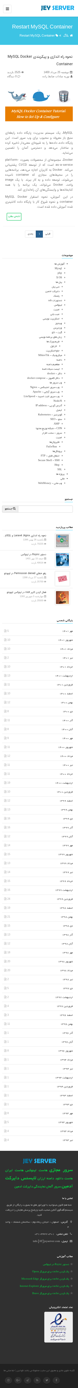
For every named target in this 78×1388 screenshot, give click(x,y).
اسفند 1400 (66, 693)
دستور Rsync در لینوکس (33, 554)
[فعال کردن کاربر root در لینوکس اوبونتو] (61, 597)
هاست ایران (14, 1170)
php (60, 273)
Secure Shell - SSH (48, 460)
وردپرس (57, 328)
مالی (62, 478)
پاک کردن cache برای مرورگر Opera (50, 1271)
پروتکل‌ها (57, 451)
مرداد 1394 (66, 1060)
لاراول (53, 346)
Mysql (58, 268)
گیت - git (57, 332)
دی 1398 (68, 926)
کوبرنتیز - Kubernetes (50, 415)
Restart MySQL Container (37, 35)
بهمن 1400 (67, 702)
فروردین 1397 (65, 1006)
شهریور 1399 (65, 854)
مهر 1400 (67, 738)
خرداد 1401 (66, 667)
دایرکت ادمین (52, 291)
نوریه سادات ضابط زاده (56, 76)
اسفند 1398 (66, 908)
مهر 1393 (67, 1113)
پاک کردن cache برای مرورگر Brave (50, 1293)
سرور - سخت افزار (52, 433)
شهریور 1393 (65, 1122)
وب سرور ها (56, 383)
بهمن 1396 (67, 1024)
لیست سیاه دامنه (50, 369)
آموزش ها (59, 264)
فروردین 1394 (65, 1086)
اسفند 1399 (66, 801)
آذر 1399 (67, 827)
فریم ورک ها (53, 341)
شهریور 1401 (65, 640)
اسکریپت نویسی (51, 319)
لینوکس (58, 305)
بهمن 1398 (67, 917)
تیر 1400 (67, 765)
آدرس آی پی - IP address (49, 405)
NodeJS (57, 401)
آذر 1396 (67, 1033)
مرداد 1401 (66, 649)
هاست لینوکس (36, 1170)
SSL (59, 469)
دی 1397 (68, 988)
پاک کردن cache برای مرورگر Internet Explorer (44, 1286)
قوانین (20, 1370)
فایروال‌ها (54, 442)
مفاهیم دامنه (53, 364)
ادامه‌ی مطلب (14, 216)
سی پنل (55, 287)
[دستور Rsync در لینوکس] (61, 559)
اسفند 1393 (66, 1095)
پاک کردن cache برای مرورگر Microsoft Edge (45, 1279)
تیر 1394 (67, 1069)
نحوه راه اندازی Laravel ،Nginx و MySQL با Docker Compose (24, 536)
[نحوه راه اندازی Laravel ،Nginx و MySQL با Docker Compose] (61, 540)
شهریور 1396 (65, 1051)
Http (56, 465)
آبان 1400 (67, 729)
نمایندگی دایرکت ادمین (30, 1187)
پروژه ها (60, 474)
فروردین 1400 (65, 792)
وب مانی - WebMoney (50, 483)
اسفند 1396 (66, 1015)
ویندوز (58, 323)
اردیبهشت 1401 (64, 676)
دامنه (59, 360)
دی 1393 (68, 1104)
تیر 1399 (67, 872)
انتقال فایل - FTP (50, 456)
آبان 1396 (67, 1042)
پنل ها (59, 282)
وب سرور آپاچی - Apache (46, 392)
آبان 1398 (67, 944)
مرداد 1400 (66, 756)
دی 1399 (68, 818)
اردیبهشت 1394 (64, 1077)
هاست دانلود (64, 1179)
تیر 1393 (67, 1140)
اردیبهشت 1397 (64, 997)
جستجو (9, 509)
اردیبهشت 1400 (64, 783)
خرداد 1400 (66, 774)
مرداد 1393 (66, 1131)
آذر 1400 (67, 720)
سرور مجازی (61, 1170)
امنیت (56, 309)
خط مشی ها (9, 1370)
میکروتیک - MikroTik (50, 355)
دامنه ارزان (45, 1179)
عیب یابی (54, 314)
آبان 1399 (67, 836)
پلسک (56, 296)
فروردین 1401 (65, 685)
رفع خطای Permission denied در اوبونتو (25, 573)
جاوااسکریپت (52, 351)
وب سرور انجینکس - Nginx (44, 387)
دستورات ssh (55, 300)
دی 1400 (68, 711)
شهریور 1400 (65, 747)
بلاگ (66, 35)
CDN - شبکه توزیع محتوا (49, 428)
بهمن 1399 (67, 810)
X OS (59, 277)
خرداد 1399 (66, 881)
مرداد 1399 (66, 863)
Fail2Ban (51, 446)
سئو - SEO (56, 419)
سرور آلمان (53, 1187)
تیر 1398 (67, 979)
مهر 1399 (67, 845)
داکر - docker (54, 373)
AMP (56, 424)
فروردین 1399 (65, 899)
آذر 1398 (67, 935)
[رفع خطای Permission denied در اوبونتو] (61, 578)
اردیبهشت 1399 (64, 890)
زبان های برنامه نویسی (50, 337)
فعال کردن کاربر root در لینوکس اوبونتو (26, 592)
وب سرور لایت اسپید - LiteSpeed (41, 396)
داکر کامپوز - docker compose (43, 378)
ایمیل (59, 410)
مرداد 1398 (66, 970)
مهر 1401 (67, 631)
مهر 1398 (67, 952)
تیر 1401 (67, 658)
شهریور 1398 (65, 961)
